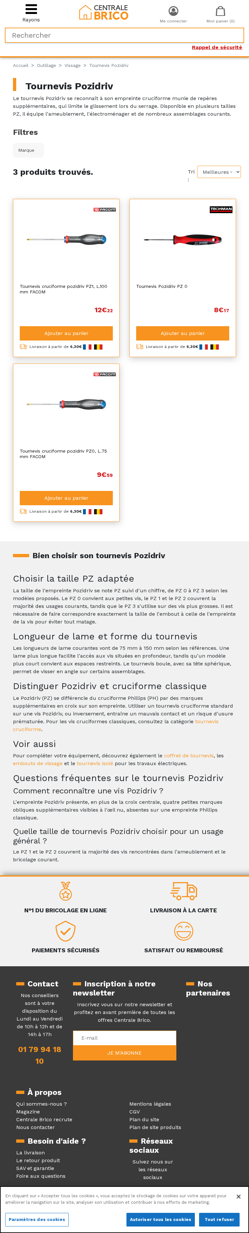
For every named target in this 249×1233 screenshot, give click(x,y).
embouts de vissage (38, 763)
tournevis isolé (95, 763)
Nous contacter (35, 1127)
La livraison (30, 1153)
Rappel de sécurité (217, 47)
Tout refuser (219, 1219)
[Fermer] (238, 1196)
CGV (134, 1112)
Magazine (28, 1112)
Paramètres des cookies (37, 1219)
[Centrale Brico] (103, 12)
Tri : (191, 176)
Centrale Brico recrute (44, 1119)
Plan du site (144, 1119)
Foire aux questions (40, 1176)
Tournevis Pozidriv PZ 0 (161, 286)
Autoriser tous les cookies (160, 1219)
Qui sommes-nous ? (41, 1104)
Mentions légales (150, 1104)
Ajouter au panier (66, 333)
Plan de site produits (155, 1127)
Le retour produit (38, 1160)
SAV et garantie (35, 1168)
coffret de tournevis (189, 755)
